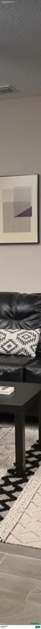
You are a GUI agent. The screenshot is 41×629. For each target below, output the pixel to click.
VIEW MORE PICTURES (35, 623)
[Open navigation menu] (39, 2)
